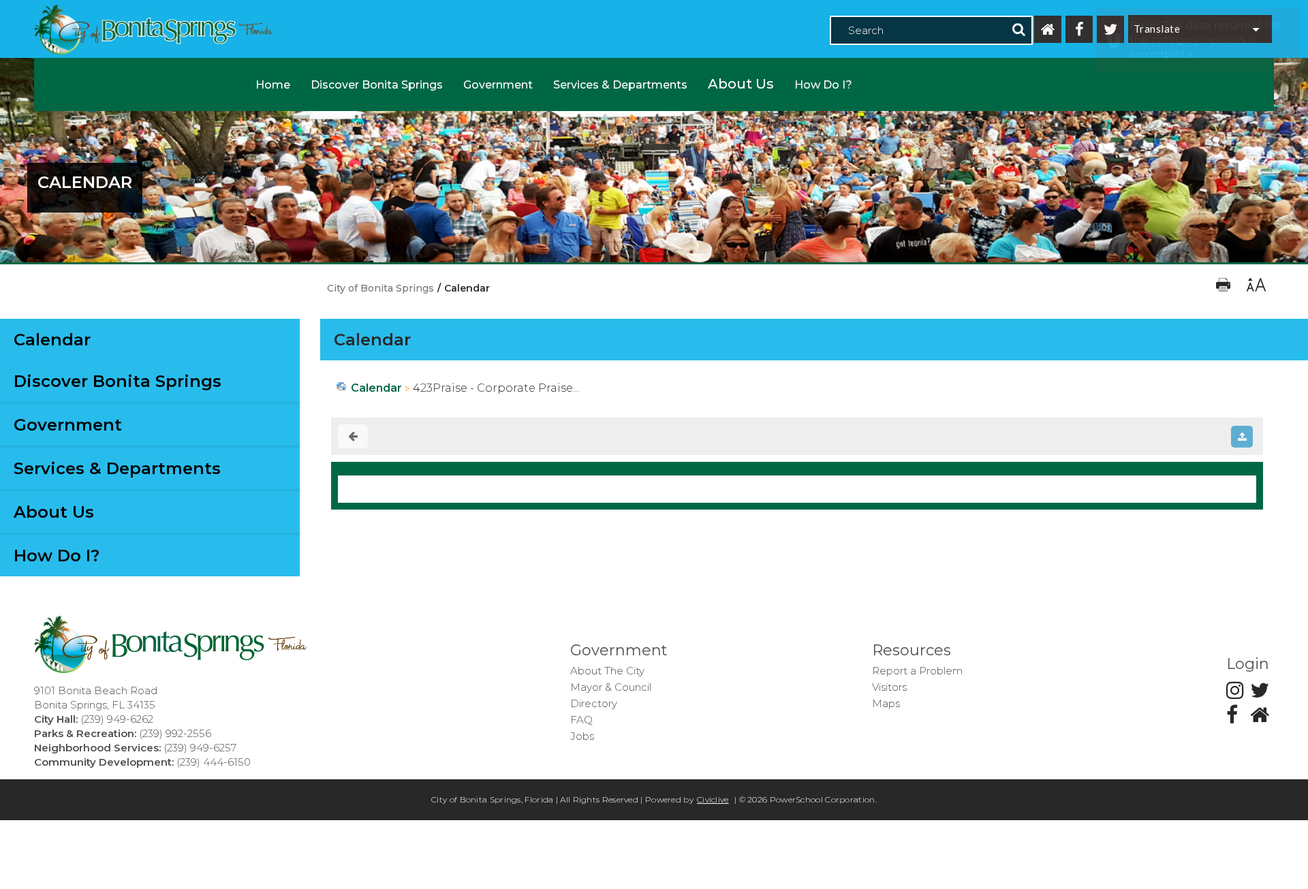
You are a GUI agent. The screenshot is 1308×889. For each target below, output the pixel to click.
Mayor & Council (610, 687)
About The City (607, 670)
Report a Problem (917, 670)
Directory (593, 703)
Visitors (889, 687)
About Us (741, 84)
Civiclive (713, 799)
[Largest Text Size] (1255, 288)
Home (272, 84)
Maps (886, 703)
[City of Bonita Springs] (153, 31)
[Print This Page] (1224, 288)
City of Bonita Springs (380, 288)
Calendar (52, 339)
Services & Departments (620, 84)
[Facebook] (1079, 29)
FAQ (581, 719)
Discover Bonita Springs (377, 84)
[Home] (1047, 29)
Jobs (582, 736)
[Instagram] (1235, 690)
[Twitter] (1110, 29)
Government (498, 84)
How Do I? (823, 84)
